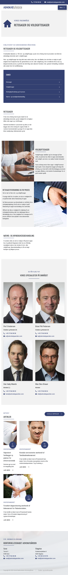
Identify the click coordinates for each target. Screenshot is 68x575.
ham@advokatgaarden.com (15, 394)
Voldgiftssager (10, 87)
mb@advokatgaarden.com (46, 394)
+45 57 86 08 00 (11, 391)
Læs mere (6, 470)
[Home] (12, 7)
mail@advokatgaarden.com (15, 558)
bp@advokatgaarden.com (46, 336)
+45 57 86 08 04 (43, 391)
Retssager (9, 82)
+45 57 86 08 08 (11, 333)
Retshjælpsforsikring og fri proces (15, 92)
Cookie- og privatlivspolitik (45, 570)
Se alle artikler (53, 414)
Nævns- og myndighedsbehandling (15, 97)
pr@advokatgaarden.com (14, 336)
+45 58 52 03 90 (43, 556)
